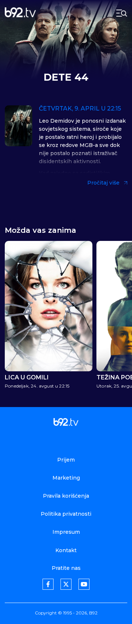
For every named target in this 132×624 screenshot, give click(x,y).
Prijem (66, 459)
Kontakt (66, 550)
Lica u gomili (27, 377)
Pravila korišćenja (66, 495)
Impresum (66, 532)
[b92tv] (20, 13)
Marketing (66, 477)
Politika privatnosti (66, 514)
